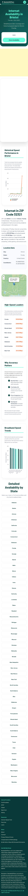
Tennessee (14, 736)
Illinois (14, 571)
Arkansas (14, 519)
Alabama (14, 502)
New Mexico (14, 673)
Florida (14, 548)
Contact (3, 834)
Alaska (14, 508)
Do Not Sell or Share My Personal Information (13, 842)
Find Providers (5, 802)
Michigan (14, 622)
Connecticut (14, 536)
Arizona (14, 514)
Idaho (14, 565)
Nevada (14, 656)
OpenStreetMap (18, 295)
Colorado (14, 531)
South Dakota (14, 730)
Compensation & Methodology (9, 839)
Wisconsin (14, 776)
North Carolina (14, 685)
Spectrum (4, 810)
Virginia (14, 759)
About (2, 832)
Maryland (14, 611)
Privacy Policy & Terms (7, 837)
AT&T (2, 805)
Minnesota (14, 628)
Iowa (14, 582)
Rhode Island (14, 719)
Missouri (14, 639)
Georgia (14, 554)
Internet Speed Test (6, 819)
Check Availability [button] (14, 40)
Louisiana (14, 599)
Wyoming (14, 782)
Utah (14, 748)
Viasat (3, 807)
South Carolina (14, 725)
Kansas (14, 588)
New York (14, 679)
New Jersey (14, 668)
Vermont (14, 753)
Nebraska (14, 651)
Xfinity (3, 812)
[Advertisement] (14, 62)
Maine (14, 605)
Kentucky (14, 594)
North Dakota (14, 690)
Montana (14, 645)
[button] (14, 283)
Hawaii (14, 559)
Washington (14, 765)
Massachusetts (14, 616)
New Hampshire (14, 662)
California (14, 525)
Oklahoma (14, 702)
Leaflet (11, 295)
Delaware (14, 542)
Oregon (14, 708)
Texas (14, 742)
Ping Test (3, 822)
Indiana (14, 576)
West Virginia (14, 770)
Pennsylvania (14, 713)
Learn (2, 824)
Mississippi (14, 633)
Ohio (14, 696)
